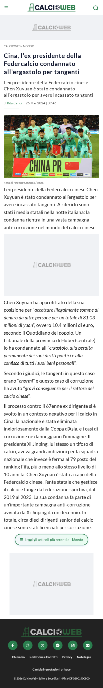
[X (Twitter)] (43, 645)
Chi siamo (18, 657)
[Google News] (73, 645)
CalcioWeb (12, 46)
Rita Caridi (14, 103)
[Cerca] (96, 7)
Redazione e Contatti (44, 657)
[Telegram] (57, 645)
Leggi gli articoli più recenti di (54, 539)
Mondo (28, 46)
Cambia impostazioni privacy (51, 669)
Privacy (67, 657)
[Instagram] (27, 645)
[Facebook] (13, 645)
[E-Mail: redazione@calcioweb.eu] (87, 645)
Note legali (84, 657)
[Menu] (6, 7)
